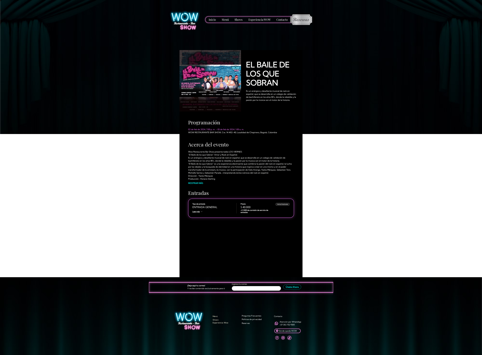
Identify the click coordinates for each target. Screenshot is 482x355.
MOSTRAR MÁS (195, 183)
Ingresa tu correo (239, 284)
